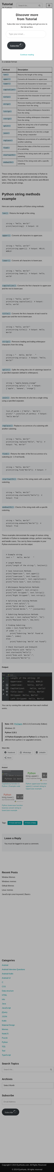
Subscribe (15, 46)
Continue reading (27, 55)
